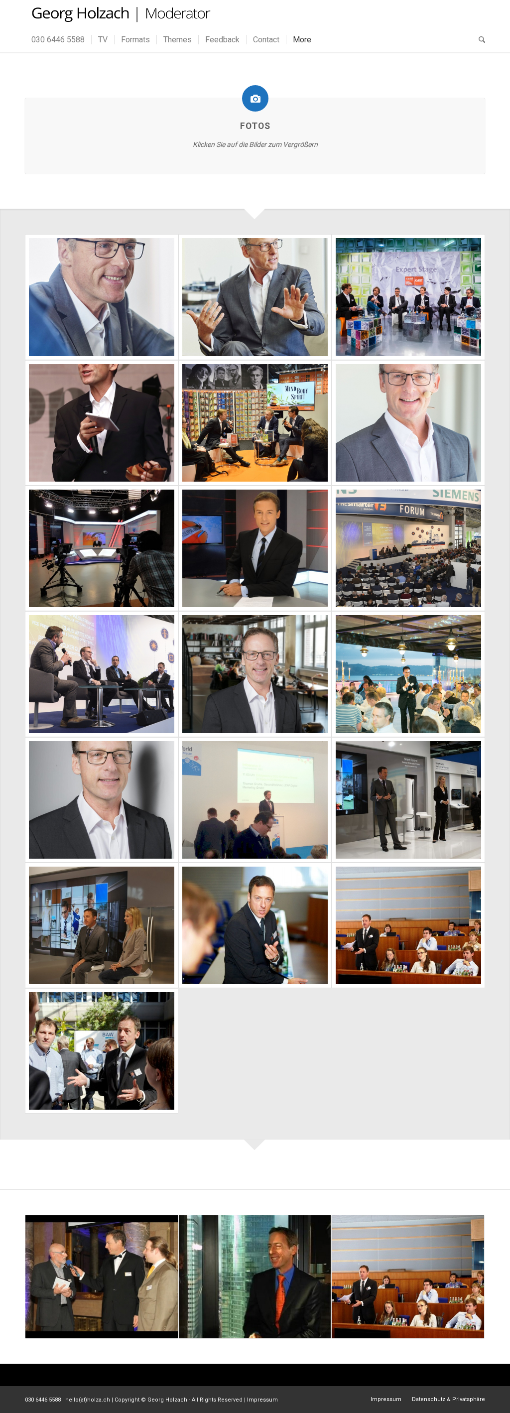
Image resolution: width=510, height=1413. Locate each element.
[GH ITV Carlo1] (255, 423)
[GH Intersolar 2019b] (408, 548)
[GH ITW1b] (255, 800)
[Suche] (478, 39)
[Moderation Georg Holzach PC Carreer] (408, 925)
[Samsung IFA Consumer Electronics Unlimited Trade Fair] (408, 800)
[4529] (408, 674)
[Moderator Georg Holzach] (255, 925)
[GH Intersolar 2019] (101, 674)
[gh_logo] (120, 13)
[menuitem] (58, 39)
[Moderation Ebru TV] (255, 548)
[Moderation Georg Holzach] (101, 1051)
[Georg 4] (255, 674)
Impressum (262, 1400)
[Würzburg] (408, 423)
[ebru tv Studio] (101, 548)
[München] (255, 297)
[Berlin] (101, 800)
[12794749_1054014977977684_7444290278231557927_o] (408, 297)
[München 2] (101, 297)
